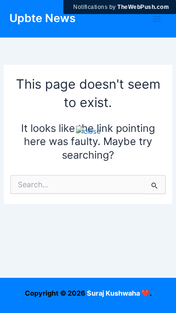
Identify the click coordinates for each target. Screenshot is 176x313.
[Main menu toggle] (157, 19)
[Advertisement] (88, 225)
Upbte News (42, 18)
